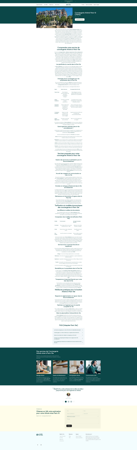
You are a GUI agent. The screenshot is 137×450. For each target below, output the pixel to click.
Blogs (70, 436)
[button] (68, 330)
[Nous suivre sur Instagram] (41, 445)
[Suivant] (75, 1)
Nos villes (45, 4)
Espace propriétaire (89, 4)
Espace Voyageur (78, 436)
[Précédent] (61, 1)
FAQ (69, 437)
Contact (83, 4)
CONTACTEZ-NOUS (79, 19)
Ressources (51, 4)
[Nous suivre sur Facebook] (38, 445)
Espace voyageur (96, 4)
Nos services (57, 4)
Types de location (39, 4)
